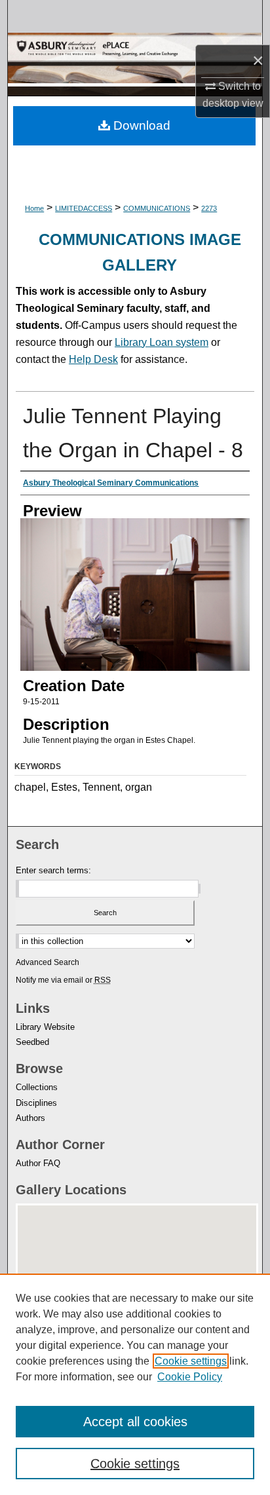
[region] (135, 1384)
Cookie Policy (189, 1376)
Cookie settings (191, 1361)
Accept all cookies (135, 1421)
